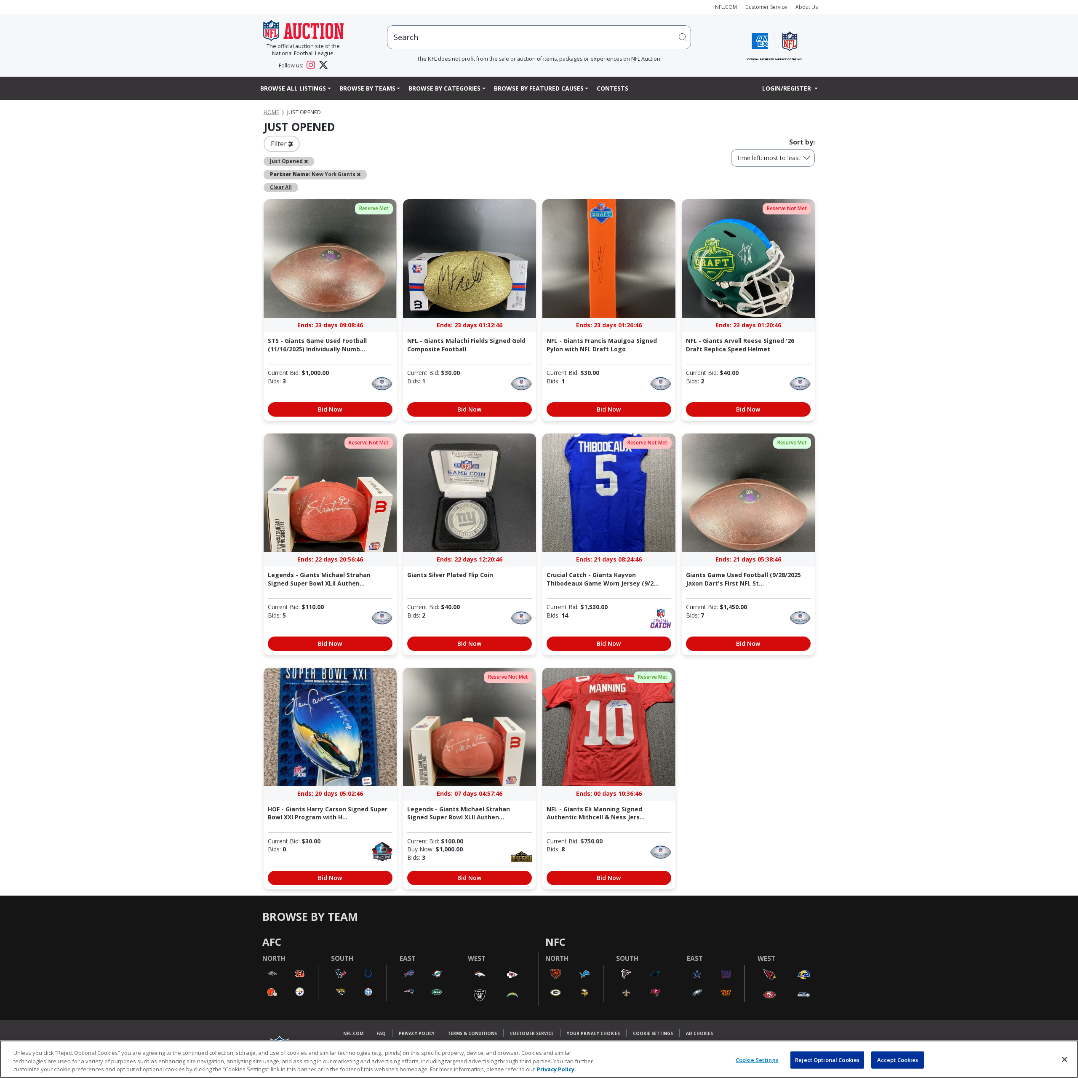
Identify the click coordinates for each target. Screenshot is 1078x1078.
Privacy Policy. (556, 1069)
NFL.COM (726, 7)
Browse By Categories (444, 88)
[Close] (1064, 1059)
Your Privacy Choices (593, 1033)
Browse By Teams (367, 88)
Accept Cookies (897, 1059)
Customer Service (766, 7)
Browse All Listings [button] (293, 88)
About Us (806, 7)
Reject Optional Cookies (827, 1059)
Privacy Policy (417, 1033)
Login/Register (787, 88)
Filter (279, 143)
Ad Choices (699, 1033)
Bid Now (330, 409)
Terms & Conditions (472, 1033)
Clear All (281, 187)
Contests (612, 88)
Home (271, 112)
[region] (539, 1059)
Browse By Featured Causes (539, 88)
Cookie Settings (653, 1033)
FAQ (381, 1033)
